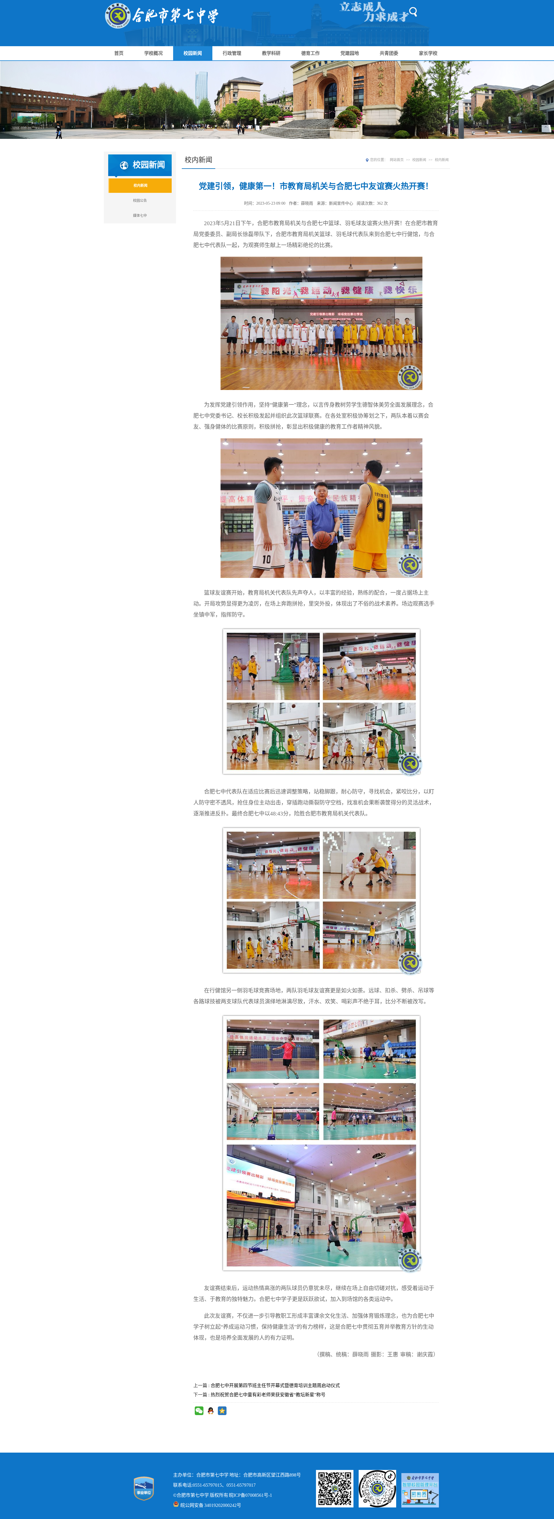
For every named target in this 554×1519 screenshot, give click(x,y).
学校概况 (153, 53)
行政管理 (232, 53)
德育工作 (310, 53)
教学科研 (271, 53)
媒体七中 (140, 216)
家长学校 (428, 53)
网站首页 (397, 160)
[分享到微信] (199, 1411)
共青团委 (389, 53)
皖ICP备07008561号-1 (250, 1495)
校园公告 (140, 201)
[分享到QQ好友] (210, 1411)
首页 (118, 53)
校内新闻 (140, 186)
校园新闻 (193, 53)
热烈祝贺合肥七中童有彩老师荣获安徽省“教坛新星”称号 (268, 1394)
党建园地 (349, 53)
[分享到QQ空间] (222, 1411)
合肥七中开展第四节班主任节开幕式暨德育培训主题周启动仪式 (275, 1385)
